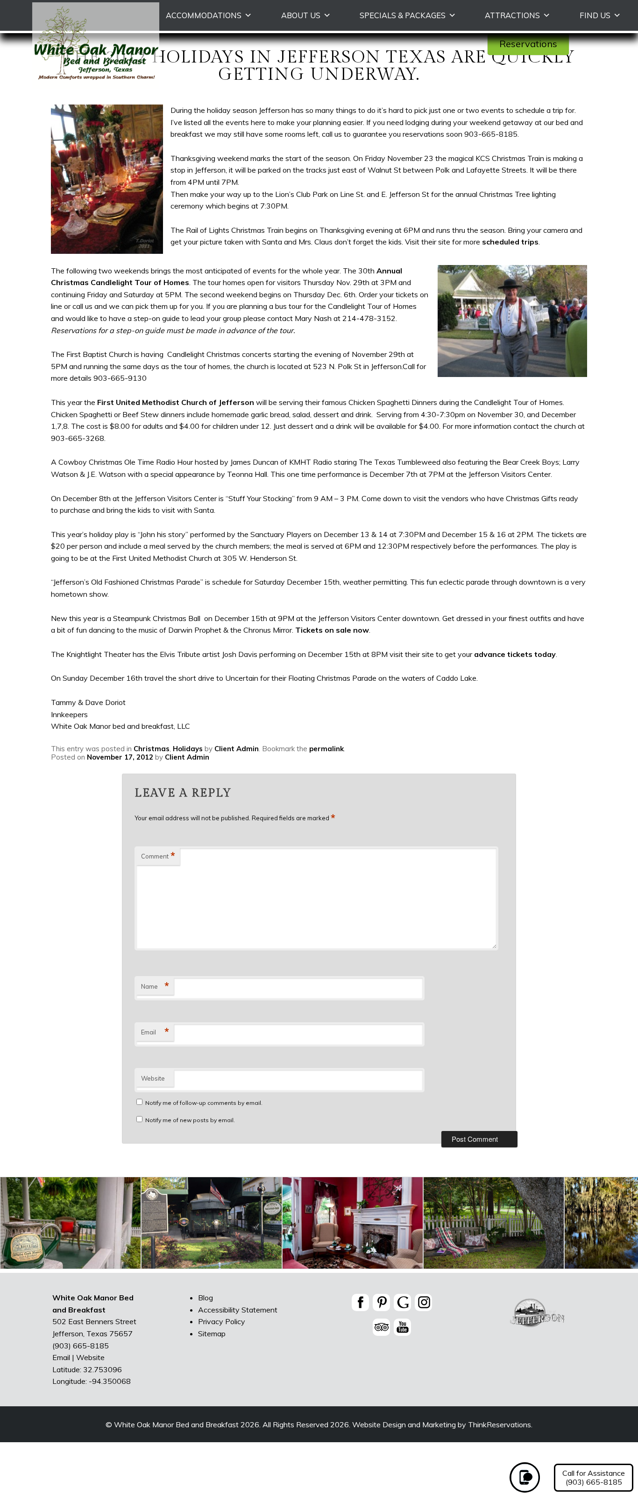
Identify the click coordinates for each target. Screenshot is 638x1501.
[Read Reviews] (381, 1326)
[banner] (392, 1316)
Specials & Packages (403, 15)
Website (153, 1078)
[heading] (319, 52)
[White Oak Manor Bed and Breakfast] (95, 86)
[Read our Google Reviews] (402, 1302)
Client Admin (236, 748)
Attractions (512, 15)
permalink (326, 748)
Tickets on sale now (332, 630)
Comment (158, 856)
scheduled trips (510, 241)
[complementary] (319, 1225)
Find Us (595, 15)
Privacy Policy (221, 1321)
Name (155, 986)
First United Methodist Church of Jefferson (175, 402)
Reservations (528, 43)
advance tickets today (515, 654)
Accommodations (203, 15)
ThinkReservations (499, 1424)
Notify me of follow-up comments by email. (203, 1102)
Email (155, 1032)
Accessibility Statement (237, 1309)
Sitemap (212, 1333)
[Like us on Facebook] (360, 1302)
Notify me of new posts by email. (190, 1120)
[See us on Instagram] (423, 1302)
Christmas (152, 748)
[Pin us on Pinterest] (381, 1302)
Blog (205, 1297)
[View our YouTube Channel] (402, 1326)
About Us (300, 15)
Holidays (188, 748)
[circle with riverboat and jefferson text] (537, 1326)
